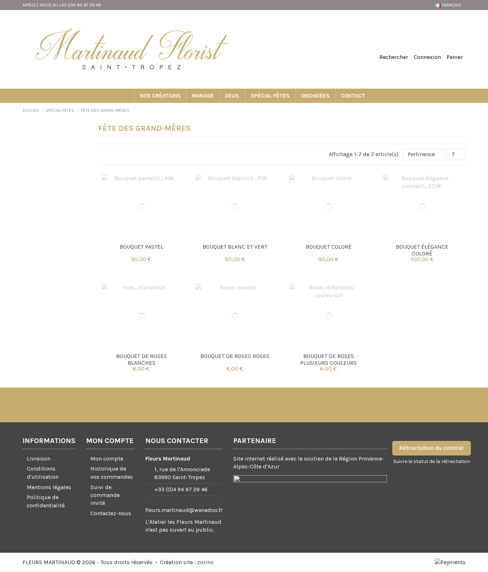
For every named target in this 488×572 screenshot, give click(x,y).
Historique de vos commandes (111, 472)
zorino (205, 562)
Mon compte (106, 458)
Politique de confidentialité (46, 501)
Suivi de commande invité (105, 495)
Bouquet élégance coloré (422, 250)
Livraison (38, 458)
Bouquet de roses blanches (141, 359)
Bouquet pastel (141, 246)
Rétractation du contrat (431, 447)
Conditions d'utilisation (43, 472)
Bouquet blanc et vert (235, 246)
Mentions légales (49, 487)
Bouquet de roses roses (234, 356)
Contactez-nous (110, 513)
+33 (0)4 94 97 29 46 (181, 489)
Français (451, 5)
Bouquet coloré (329, 246)
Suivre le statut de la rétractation (431, 461)
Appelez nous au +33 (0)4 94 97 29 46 (62, 5)
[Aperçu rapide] (141, 237)
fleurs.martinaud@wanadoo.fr (184, 510)
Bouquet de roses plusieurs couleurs (328, 359)
